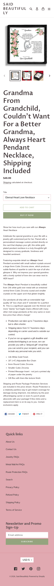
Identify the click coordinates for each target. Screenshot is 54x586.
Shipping (7, 182)
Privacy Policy (12, 487)
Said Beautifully (15, 8)
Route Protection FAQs (17, 472)
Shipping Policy (13, 502)
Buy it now (27, 215)
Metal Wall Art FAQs (15, 464)
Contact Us (11, 449)
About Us (10, 441)
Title (5, 192)
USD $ (26, 560)
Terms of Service (14, 510)
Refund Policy (12, 495)
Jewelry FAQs (12, 457)
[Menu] (49, 9)
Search (9, 479)
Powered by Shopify (37, 576)
